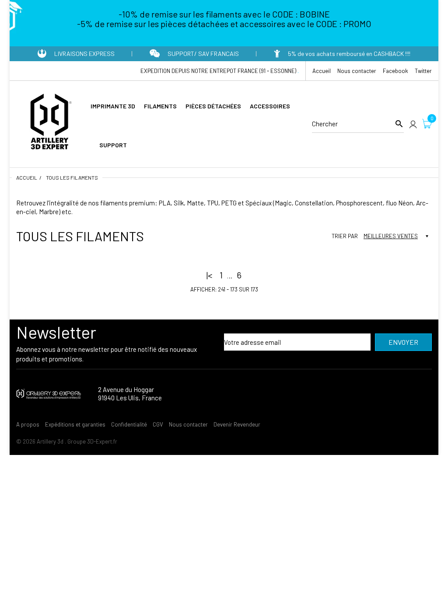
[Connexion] (413, 124)
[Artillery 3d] (49, 123)
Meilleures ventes (391, 236)
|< (209, 275)
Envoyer (403, 342)
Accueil (26, 177)
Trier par (345, 236)
